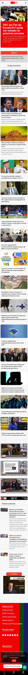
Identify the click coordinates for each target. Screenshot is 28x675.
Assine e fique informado (12, 652)
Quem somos (7, 620)
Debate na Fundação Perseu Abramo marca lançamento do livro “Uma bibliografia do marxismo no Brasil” (18, 513)
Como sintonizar (9, 617)
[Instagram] (8, 635)
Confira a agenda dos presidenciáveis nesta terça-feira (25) (12, 343)
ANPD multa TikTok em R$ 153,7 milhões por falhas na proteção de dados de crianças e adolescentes (12, 390)
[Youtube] (3, 635)
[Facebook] (12, 635)
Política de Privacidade (12, 624)
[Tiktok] (15, 635)
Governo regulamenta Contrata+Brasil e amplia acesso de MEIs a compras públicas (13, 247)
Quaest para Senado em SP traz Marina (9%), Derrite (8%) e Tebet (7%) (12, 88)
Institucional (7, 610)
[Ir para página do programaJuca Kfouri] (14, 593)
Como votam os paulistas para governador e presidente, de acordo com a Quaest (13, 115)
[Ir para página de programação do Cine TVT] (14, 499)
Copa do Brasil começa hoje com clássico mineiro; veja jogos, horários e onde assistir (13, 223)
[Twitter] (10, 635)
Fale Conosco (8, 613)
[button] (2, 3)
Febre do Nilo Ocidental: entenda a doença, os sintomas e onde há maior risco (13, 144)
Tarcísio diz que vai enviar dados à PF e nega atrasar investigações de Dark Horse (13, 199)
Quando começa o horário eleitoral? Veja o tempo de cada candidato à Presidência (13, 270)
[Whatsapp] (5, 635)
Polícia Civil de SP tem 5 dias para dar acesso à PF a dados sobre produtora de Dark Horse (12, 366)
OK (14, 660)
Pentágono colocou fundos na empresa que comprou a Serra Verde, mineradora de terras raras (13, 294)
